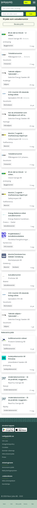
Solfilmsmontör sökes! (17, 338)
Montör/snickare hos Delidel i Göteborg (17, 255)
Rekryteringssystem (9, 471)
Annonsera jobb (8, 467)
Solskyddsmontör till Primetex (16, 357)
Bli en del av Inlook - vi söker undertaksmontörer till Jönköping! (17, 34)
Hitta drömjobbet (8, 481)
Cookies (5, 447)
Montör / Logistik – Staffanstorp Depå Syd (17, 134)
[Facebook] (11, 490)
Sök (30, 14)
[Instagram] (3, 490)
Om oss (5, 441)
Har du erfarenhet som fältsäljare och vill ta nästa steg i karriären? (17, 114)
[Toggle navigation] (34, 2)
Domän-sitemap (8, 451)
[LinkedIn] (7, 490)
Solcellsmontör (14, 275)
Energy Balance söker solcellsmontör (17, 214)
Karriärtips (6, 484)
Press (4, 457)
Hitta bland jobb (8, 454)
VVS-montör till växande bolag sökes (18, 93)
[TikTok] (15, 490)
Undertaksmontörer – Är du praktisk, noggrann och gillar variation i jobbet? (18, 378)
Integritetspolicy (8, 444)
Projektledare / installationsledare (16, 235)
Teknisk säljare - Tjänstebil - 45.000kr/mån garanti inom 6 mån (17, 72)
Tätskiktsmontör (15, 53)
